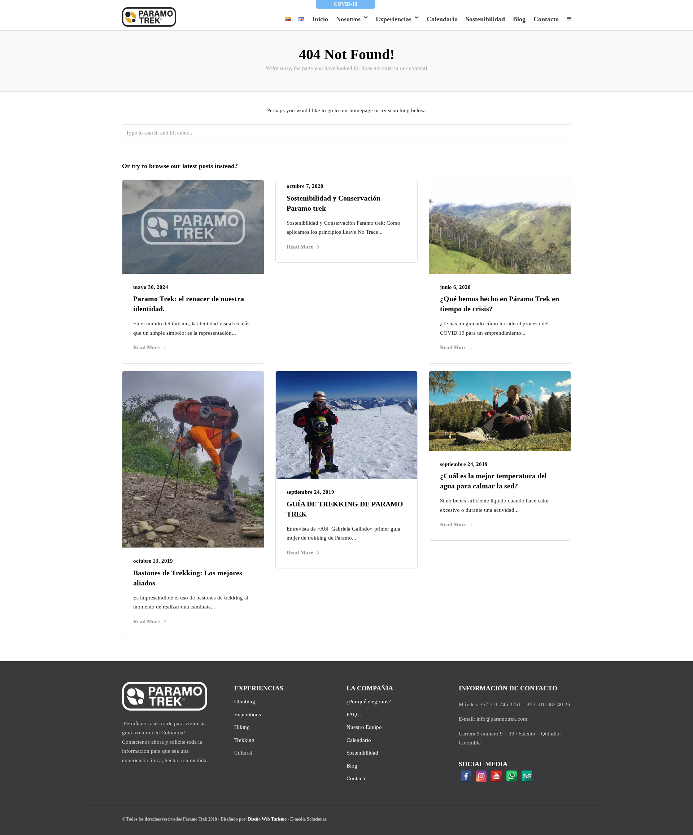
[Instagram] (481, 776)
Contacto (546, 19)
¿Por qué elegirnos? (368, 701)
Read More (146, 347)
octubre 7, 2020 (305, 186)
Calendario (442, 19)
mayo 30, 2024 (150, 287)
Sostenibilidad (485, 19)
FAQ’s (353, 714)
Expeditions (247, 714)
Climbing (244, 701)
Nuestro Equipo (364, 727)
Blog (519, 19)
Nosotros (348, 19)
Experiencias (393, 19)
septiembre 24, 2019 (310, 492)
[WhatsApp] (512, 776)
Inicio (320, 19)
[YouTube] (496, 776)
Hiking (242, 727)
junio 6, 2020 (455, 287)
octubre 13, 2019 (153, 561)
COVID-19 (345, 4)
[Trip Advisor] (527, 776)
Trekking (244, 740)
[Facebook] (466, 776)
